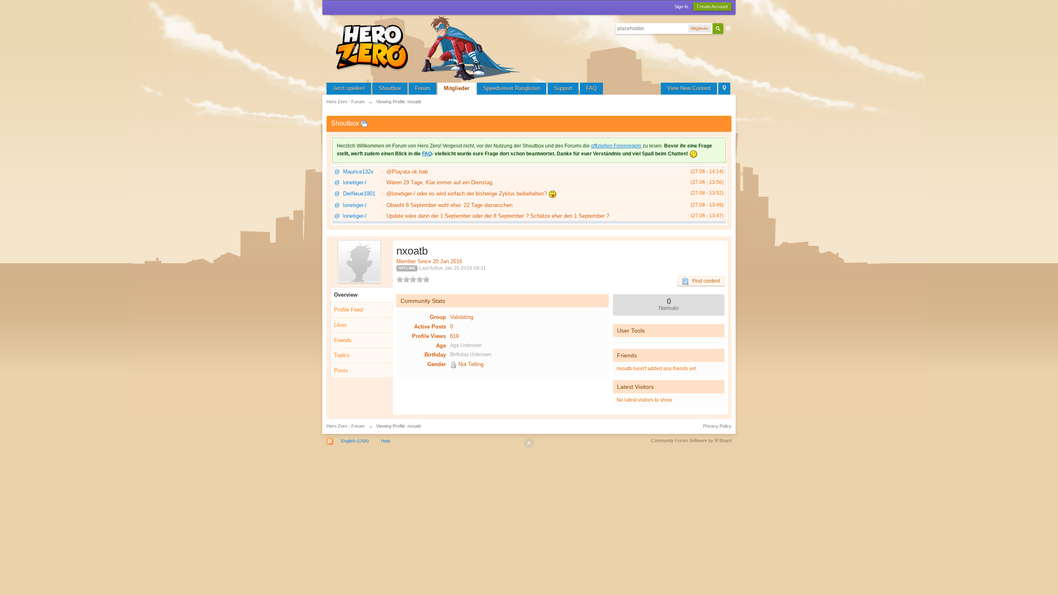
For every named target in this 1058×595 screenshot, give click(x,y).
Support (563, 88)
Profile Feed (348, 310)
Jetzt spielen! (349, 88)
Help (385, 440)
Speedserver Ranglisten (511, 88)
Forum (422, 88)
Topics (342, 355)
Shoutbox (390, 88)
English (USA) (355, 440)
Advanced (728, 28)
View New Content (689, 88)
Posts (341, 370)
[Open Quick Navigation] (724, 89)
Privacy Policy (717, 426)
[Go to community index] (429, 47)
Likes (340, 325)
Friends (343, 340)
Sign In (681, 6)
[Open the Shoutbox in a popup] (364, 123)
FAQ (591, 88)
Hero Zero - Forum (345, 426)
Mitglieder (456, 88)
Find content (704, 281)
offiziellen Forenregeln (616, 146)
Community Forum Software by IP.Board (691, 440)
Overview (345, 295)
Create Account (712, 6)
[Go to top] (529, 443)
